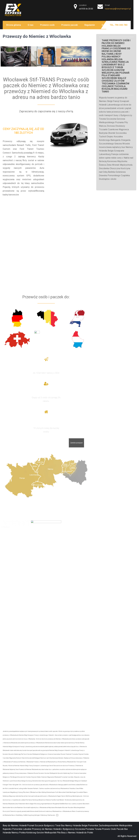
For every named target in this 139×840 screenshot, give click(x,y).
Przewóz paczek (69, 25)
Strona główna (13, 25)
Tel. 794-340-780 (118, 25)
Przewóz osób (47, 25)
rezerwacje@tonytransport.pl (118, 9)
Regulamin (89, 25)
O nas (30, 25)
